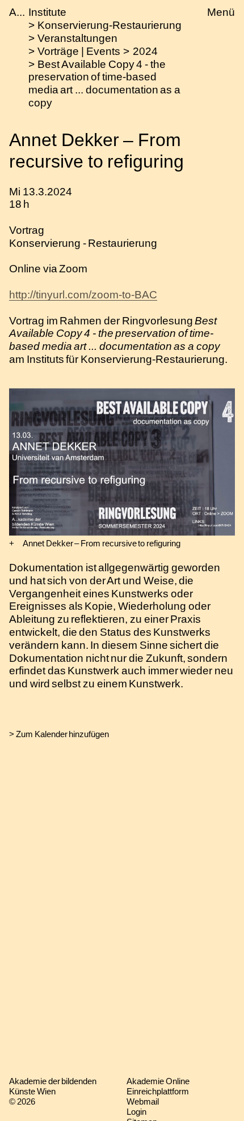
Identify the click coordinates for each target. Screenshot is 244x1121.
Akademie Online (158, 1081)
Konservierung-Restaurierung (109, 25)
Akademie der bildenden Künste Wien (52, 1086)
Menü (221, 12)
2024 (145, 51)
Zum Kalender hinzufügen (62, 734)
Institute (47, 12)
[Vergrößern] (11, 543)
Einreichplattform (158, 1091)
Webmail (143, 1101)
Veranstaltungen (77, 38)
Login (136, 1111)
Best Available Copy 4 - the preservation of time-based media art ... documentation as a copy (104, 83)
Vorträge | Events (78, 51)
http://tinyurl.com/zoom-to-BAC (83, 295)
